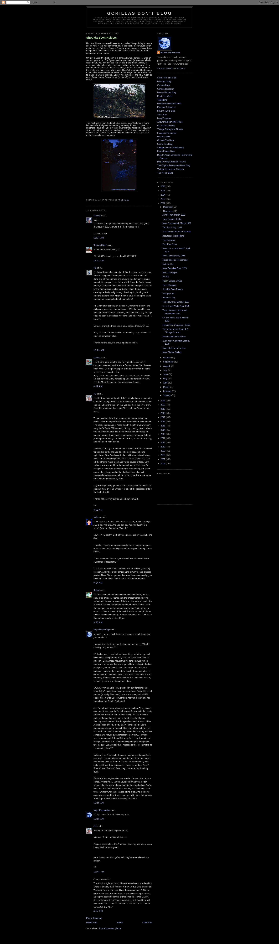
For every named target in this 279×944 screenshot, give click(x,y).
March (166, 387)
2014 (163, 430)
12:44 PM (98, 872)
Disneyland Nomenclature (169, 103)
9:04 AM (98, 583)
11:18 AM (98, 803)
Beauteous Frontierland (173, 236)
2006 (163, 463)
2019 (163, 409)
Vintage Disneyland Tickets (170, 129)
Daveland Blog (164, 81)
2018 (163, 413)
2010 (163, 447)
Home (120, 922)
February (167, 391)
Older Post (147, 922)
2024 (163, 195)
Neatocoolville (163, 136)
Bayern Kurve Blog (166, 111)
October (167, 357)
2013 (163, 434)
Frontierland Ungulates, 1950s (176, 325)
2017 (163, 417)
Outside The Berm (165, 140)
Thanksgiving (168, 240)
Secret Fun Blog (164, 144)
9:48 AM (98, 622)
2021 (163, 400)
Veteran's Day (168, 297)
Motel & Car (168, 264)
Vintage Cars (168, 293)
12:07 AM (98, 238)
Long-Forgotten (164, 118)
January (167, 395)
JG (94, 394)
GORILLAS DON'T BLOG (139, 13)
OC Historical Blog (166, 125)
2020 (163, 405)
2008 (163, 455)
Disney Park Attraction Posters (171, 162)
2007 (163, 459)
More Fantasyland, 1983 (173, 255)
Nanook (97, 215)
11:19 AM (98, 819)
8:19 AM (98, 386)
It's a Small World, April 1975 (175, 306)
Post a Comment (94, 918)
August (166, 366)
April (165, 383)
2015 (163, 426)
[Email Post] (130, 200)
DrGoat (96, 357)
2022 (163, 203)
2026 (163, 186)
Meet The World (164, 96)
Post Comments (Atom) (110, 928)
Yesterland (162, 100)
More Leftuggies (169, 272)
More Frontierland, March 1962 (176, 223)
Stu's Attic (162, 114)
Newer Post (91, 922)
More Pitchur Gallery (172, 352)
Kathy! (96, 590)
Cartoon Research (165, 89)
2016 (163, 421)
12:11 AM (98, 260)
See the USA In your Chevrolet (176, 231)
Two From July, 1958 (172, 227)
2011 (163, 442)
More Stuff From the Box (174, 348)
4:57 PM (98, 911)
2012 (163, 438)
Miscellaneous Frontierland (174, 260)
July (165, 370)
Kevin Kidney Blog (166, 151)
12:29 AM (98, 350)
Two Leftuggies (169, 285)
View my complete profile (171, 68)
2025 (163, 190)
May (165, 378)
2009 (163, 451)
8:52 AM (98, 510)
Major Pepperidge (101, 629)
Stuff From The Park (166, 78)
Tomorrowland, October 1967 (175, 302)
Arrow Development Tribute (170, 122)
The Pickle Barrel (165, 173)
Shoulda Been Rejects (101, 37)
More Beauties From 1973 (174, 268)
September (168, 362)
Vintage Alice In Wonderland (170, 147)
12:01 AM (125, 200)
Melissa (97, 517)
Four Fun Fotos (169, 244)
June (165, 374)
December (168, 207)
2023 (163, 199)
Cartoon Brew (163, 85)
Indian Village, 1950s (172, 281)
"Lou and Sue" (100, 245)
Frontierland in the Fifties (174, 336)
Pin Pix (165, 276)
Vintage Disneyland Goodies (170, 169)
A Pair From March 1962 (173, 215)
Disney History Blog (166, 92)
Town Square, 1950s (171, 219)
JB (94, 268)
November (168, 211)
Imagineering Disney (166, 133)
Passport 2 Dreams (166, 107)
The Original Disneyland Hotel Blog (173, 165)
